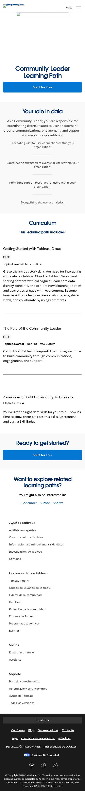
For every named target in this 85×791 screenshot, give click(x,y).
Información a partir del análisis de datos (36, 544)
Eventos (14, 630)
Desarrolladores (48, 730)
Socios (14, 645)
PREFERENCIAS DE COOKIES (60, 746)
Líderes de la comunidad (25, 595)
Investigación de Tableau (25, 551)
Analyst (58, 503)
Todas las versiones (21, 703)
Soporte (15, 674)
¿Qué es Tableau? (22, 523)
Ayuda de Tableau (21, 696)
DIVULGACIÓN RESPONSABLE (23, 746)
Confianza (18, 730)
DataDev (14, 602)
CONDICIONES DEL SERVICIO (38, 738)
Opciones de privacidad (45, 755)
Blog (31, 730)
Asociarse (15, 659)
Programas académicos (24, 623)
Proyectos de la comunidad (27, 609)
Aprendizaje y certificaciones (28, 688)
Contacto (15, 559)
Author (45, 503)
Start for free (42, 87)
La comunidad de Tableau (28, 573)
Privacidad (64, 738)
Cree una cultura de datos (26, 537)
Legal (15, 738)
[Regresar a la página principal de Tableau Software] (17, 4)
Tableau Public (19, 580)
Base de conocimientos (24, 681)
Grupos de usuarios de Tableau (29, 588)
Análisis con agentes (22, 530)
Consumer (29, 503)
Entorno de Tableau (22, 616)
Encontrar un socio (21, 652)
